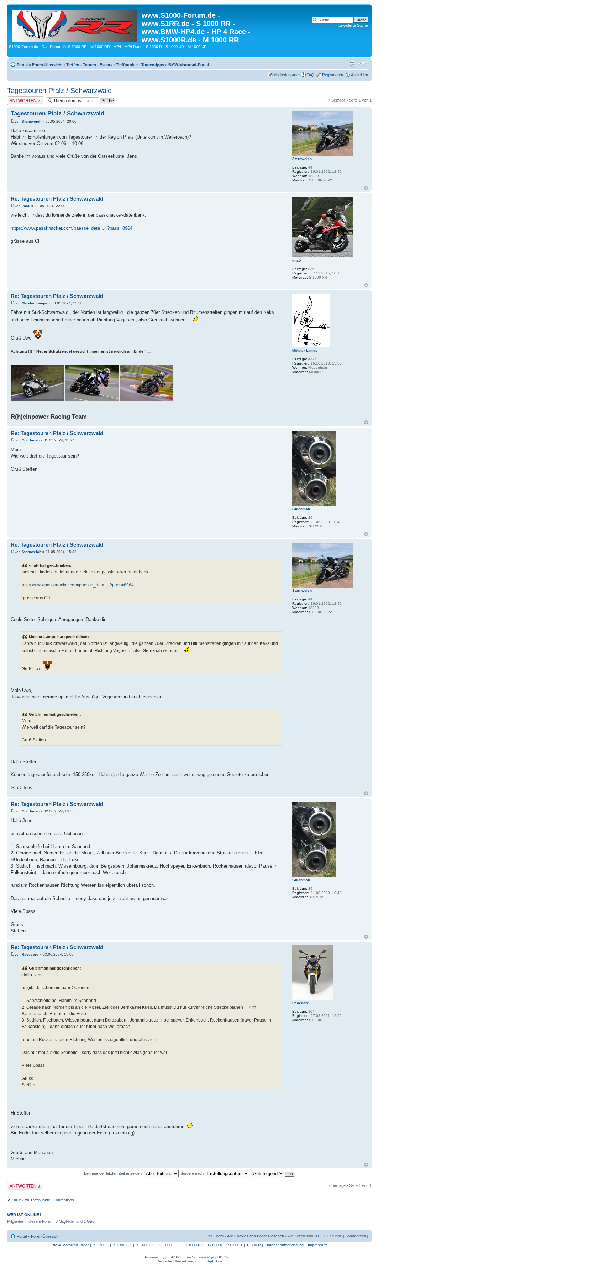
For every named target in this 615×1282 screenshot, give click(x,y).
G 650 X (215, 1245)
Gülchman (31, 440)
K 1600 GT (145, 1245)
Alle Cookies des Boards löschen (255, 1236)
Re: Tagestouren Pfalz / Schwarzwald (57, 199)
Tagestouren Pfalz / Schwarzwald (59, 90)
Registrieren (332, 75)
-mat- (26, 206)
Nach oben (366, 188)
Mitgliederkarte (286, 75)
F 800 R (254, 1245)
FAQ (310, 75)
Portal (22, 65)
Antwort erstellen (21, 98)
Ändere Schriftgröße (363, 63)
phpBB (171, 1257)
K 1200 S (101, 1245)
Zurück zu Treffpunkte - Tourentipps (42, 1200)
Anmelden (359, 75)
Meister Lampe (34, 303)
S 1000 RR (194, 1245)
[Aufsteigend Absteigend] (273, 1173)
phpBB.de (214, 1261)
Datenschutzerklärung (284, 1245)
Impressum (317, 1245)
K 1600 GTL (169, 1245)
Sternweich (31, 121)
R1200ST (234, 1245)
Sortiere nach (192, 1173)
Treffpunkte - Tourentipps (140, 65)
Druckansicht (352, 63)
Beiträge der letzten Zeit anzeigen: (114, 1173)
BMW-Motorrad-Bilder (70, 1245)
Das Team (215, 1236)
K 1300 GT (122, 1245)
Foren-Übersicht (47, 65)
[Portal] (75, 24)
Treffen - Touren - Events (89, 65)
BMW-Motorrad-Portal (188, 65)
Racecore (30, 954)
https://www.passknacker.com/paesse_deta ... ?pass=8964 (71, 228)
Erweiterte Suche (353, 25)
